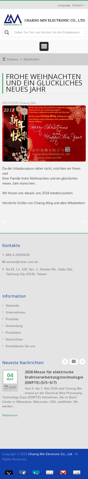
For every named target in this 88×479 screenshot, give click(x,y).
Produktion (13, 332)
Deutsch (77, 5)
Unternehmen (15, 312)
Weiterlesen (10, 415)
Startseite (12, 305)
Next (82, 361)
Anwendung (14, 326)
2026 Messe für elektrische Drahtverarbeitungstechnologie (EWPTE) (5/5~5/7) (54, 377)
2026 (12, 387)
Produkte (12, 319)
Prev (65, 361)
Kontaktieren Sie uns (20, 346)
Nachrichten (31, 59)
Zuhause (12, 59)
